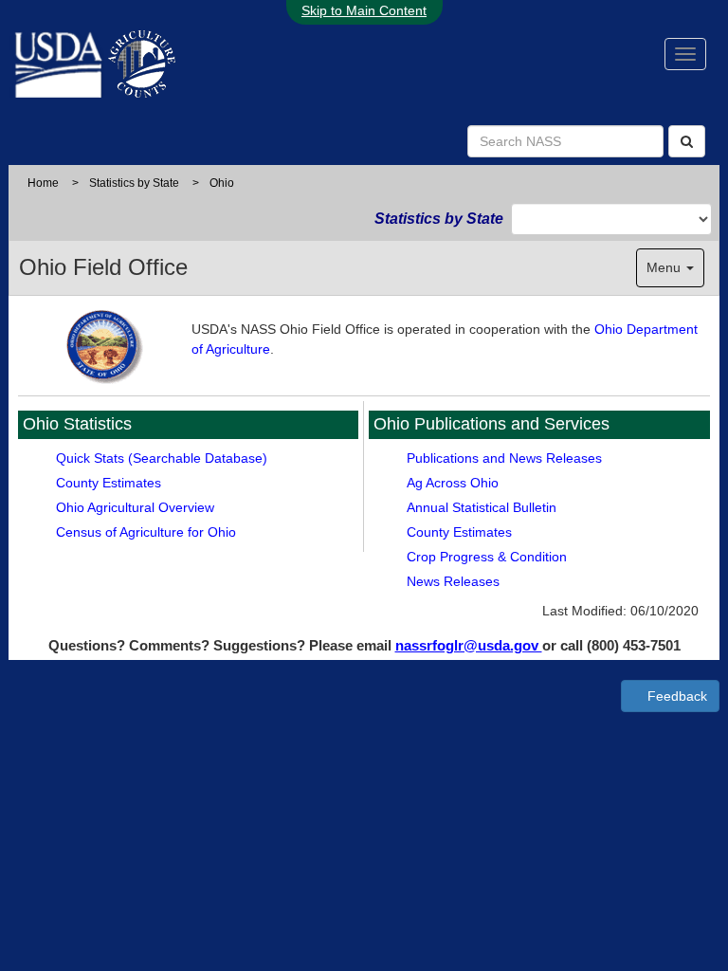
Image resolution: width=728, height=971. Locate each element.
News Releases (453, 581)
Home (43, 183)
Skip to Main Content (364, 10)
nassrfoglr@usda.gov (468, 645)
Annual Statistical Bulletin (481, 507)
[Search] (686, 141)
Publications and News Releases (504, 458)
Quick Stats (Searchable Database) (161, 458)
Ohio (221, 183)
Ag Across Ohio (453, 482)
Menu (665, 267)
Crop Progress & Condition (487, 556)
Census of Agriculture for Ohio (146, 532)
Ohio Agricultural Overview (135, 507)
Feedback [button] (675, 696)
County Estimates (108, 482)
